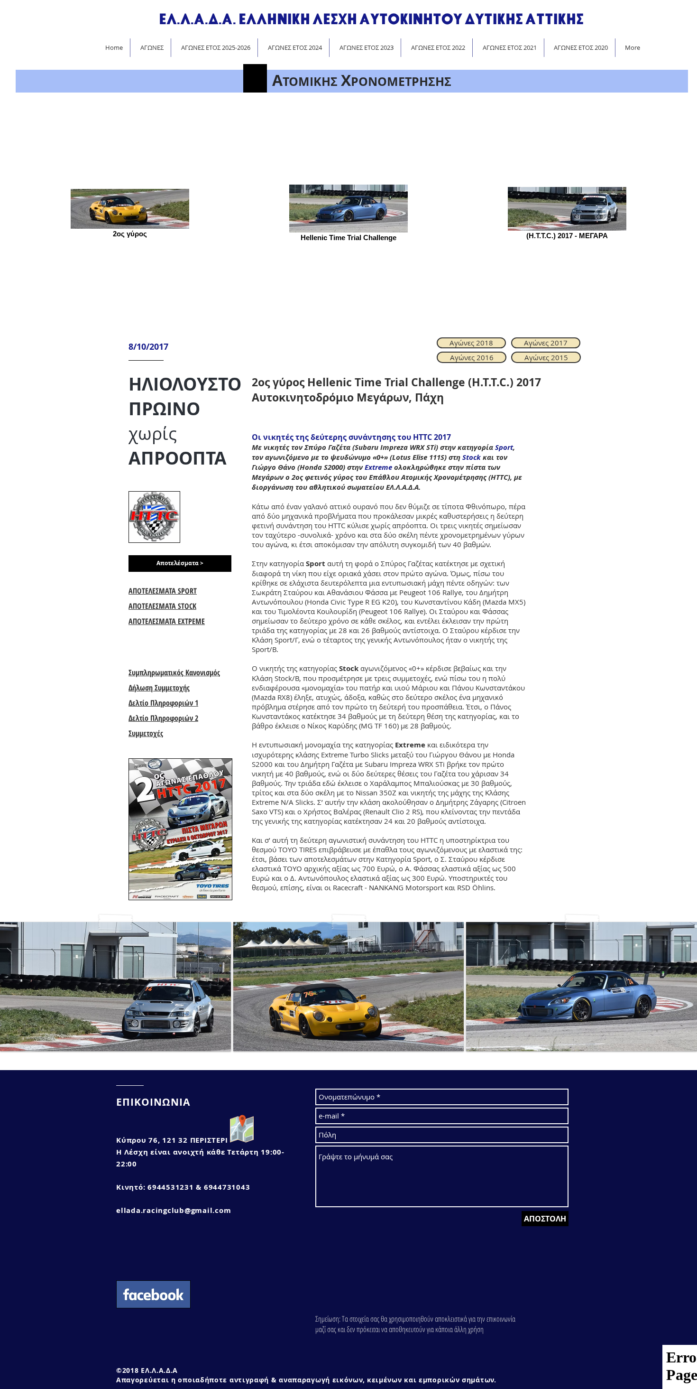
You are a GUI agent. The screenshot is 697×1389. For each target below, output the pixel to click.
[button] (179, 563)
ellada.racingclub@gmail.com (173, 1210)
